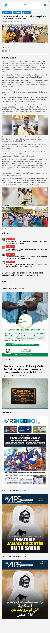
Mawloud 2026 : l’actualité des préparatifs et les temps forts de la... (26, 250)
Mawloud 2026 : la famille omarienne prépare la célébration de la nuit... (26, 242)
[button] (48, 2)
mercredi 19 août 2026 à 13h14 (16, 376)
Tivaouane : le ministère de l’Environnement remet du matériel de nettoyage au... (27, 265)
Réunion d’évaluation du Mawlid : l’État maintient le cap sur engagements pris (26, 258)
